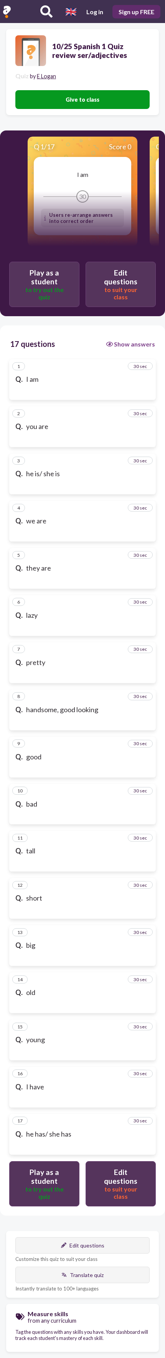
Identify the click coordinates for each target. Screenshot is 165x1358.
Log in (94, 11)
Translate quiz (87, 1275)
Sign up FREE (136, 11)
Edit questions (86, 1245)
